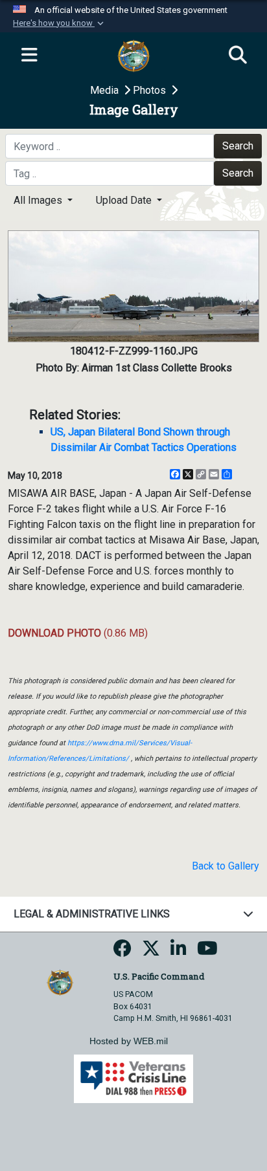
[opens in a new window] (122, 952)
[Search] (238, 56)
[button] (59, 23)
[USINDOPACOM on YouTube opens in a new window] (207, 952)
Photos (150, 90)
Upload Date (125, 200)
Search (237, 146)
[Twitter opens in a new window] (151, 952)
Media (105, 90)
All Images (39, 200)
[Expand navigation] (29, 56)
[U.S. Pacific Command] (60, 982)
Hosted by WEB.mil (128, 1041)
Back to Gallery (225, 866)
